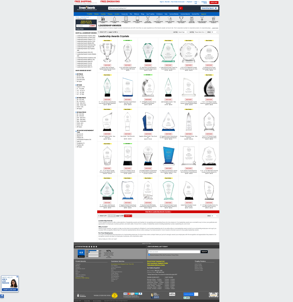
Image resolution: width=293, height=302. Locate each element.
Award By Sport (84, 17)
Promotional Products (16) (84, 139)
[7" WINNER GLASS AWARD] (107, 52)
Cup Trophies (150, 14)
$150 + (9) (79, 125)
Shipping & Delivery (116, 271)
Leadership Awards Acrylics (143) (86, 41)
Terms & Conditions (97, 300)
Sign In (162, 2)
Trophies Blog (79, 276)
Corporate (124, 14)
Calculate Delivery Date (156, 265)
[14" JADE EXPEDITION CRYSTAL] (168, 87)
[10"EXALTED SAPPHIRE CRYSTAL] (148, 156)
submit (92, 25)
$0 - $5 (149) (80, 99)
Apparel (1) (80, 136)
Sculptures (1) (80, 143)
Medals (96, 14)
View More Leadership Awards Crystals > (158, 212)
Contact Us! (160, 261)
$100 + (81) (80, 123)
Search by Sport (208, 8)
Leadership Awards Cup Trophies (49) (86, 49)
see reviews (108, 257)
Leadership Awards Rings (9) (84, 61)
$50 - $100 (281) (81, 121)
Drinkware (159, 14)
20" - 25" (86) (80, 94)
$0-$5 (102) (80, 76)
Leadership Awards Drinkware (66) (86, 45)
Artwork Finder (199, 268)
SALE (77, 273)
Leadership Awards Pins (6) (84, 63)
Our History (114, 265)
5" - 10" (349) (80, 88)
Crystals (103, 14)
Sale (166, 14)
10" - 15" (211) (81, 90)
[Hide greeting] (17, 277)
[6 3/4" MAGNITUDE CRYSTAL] (188, 52)
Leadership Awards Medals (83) (85, 43)
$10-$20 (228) (81, 79)
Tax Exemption (115, 276)
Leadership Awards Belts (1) (84, 67)
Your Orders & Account (178, 2)
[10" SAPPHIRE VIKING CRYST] (148, 121)
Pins (131, 14)
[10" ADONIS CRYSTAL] (107, 156)
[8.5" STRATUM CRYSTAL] (188, 156)
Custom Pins (195, 14)
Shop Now (107, 65)
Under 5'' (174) (81, 87)
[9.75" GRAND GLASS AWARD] (127, 52)
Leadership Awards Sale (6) (84, 65)
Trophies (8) (80, 145)
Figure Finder (198, 265)
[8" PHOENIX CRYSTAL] (209, 121)
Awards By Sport (80, 268)
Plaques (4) (80, 137)
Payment (189, 2)
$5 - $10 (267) (81, 101)
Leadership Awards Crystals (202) (86, 37)
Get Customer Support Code (157, 263)
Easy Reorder (115, 274)
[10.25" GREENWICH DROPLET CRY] (168, 190)
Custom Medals (174, 14)
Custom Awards (185, 14)
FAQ (112, 270)
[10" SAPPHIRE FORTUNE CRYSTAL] (168, 121)
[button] (215, 28)
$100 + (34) (80, 107)
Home (77, 17)
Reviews (113, 268)
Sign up (204, 251)
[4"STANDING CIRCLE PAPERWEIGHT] (209, 52)
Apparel (203, 14)
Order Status (114, 273)
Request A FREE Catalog (82, 278)
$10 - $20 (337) (81, 117)
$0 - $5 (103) (80, 114)
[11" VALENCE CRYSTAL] (168, 156)
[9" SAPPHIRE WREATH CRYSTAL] (127, 190)
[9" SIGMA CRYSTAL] (209, 190)
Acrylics (117, 14)
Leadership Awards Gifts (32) (85, 52)
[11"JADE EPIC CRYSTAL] (107, 87)
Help (196, 2)
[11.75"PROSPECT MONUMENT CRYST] (188, 121)
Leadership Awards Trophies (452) (86, 36)
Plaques (110, 14)
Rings (142, 14)
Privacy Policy (79, 29)
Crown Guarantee (116, 267)
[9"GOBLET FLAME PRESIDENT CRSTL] (188, 190)
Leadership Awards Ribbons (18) (86, 59)
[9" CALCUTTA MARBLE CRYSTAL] (148, 190)
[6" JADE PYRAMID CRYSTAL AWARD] (168, 52)
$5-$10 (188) (80, 77)
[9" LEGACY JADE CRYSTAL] (107, 190)
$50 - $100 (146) (81, 105)
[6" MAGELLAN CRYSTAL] (148, 87)
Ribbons (136, 14)
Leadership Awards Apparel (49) (85, 47)
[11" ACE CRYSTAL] (127, 121)
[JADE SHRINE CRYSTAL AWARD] (148, 52)
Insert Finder (198, 264)
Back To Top (146, 243)
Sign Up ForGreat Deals (86, 22)
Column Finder (199, 270)
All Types (79, 81)
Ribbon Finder (199, 267)
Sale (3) (79, 141)
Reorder (167, 2)
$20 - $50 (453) (81, 119)
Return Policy (115, 278)
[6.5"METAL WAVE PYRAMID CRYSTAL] (209, 156)
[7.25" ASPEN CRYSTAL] (209, 87)
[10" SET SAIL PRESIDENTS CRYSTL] (107, 121)
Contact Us (114, 279)
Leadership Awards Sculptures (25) (86, 57)
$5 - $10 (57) (80, 116)
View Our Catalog (80, 274)
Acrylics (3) (80, 134)
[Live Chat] (2, 296)
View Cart (214, 2)
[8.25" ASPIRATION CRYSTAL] (188, 87)
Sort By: (175, 32)
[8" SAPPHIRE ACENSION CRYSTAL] (127, 87)
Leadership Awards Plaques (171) (86, 39)
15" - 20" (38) (80, 92)
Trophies (89, 14)
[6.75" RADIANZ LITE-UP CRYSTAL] (127, 156)
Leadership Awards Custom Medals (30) (86, 55)
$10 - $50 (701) (81, 103)
